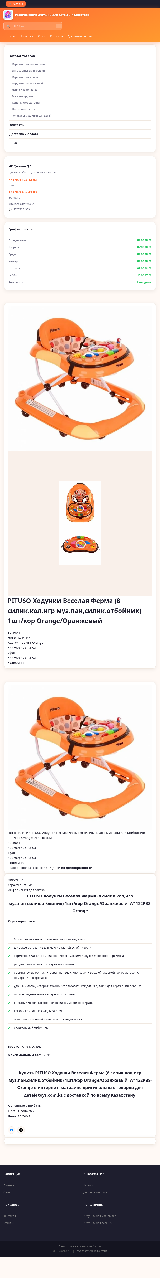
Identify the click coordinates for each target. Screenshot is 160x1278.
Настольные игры (23, 109)
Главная (11, 36)
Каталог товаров (22, 56)
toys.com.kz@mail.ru (23, 204)
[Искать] (59, 26)
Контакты (56, 36)
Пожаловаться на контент (91, 1251)
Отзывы (8, 1223)
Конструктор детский (26, 102)
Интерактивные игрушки (28, 70)
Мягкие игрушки (23, 96)
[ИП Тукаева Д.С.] (8, 15)
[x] (21, 1130)
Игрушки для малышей (27, 83)
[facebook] (11, 1130)
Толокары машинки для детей (31, 115)
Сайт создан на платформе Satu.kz (80, 1246)
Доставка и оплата (80, 36)
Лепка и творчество (25, 90)
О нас (41, 36)
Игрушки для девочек (26, 77)
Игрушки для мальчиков (28, 64)
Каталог (26, 36)
